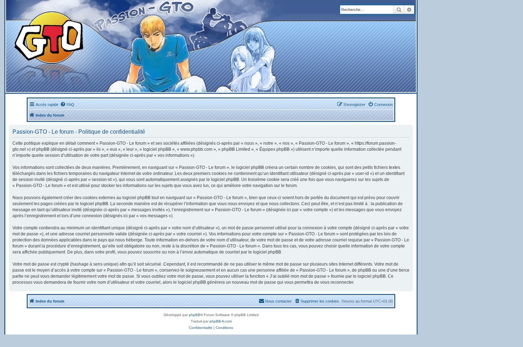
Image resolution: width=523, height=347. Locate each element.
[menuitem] (67, 104)
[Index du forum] (139, 46)
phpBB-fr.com (221, 321)
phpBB (194, 315)
